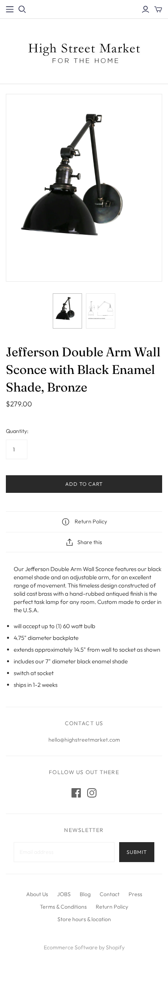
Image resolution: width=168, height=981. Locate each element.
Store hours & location (84, 919)
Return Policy (112, 906)
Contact (110, 894)
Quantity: (17, 431)
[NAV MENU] (10, 9)
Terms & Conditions (63, 906)
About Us (37, 894)
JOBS (64, 894)
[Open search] (22, 9)
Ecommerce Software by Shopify (84, 947)
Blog (85, 894)
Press (135, 894)
